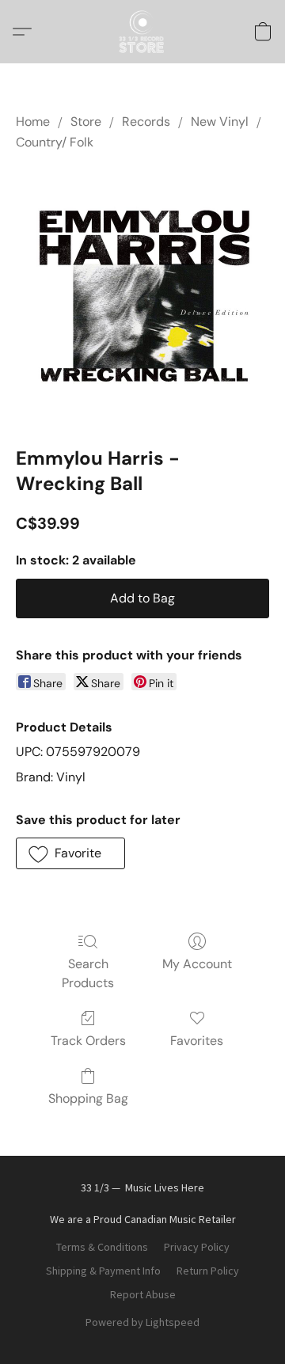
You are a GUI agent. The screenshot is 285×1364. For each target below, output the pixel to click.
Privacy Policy (197, 1247)
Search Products (88, 973)
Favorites (196, 1040)
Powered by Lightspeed (143, 1322)
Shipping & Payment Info (103, 1270)
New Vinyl (220, 121)
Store (85, 121)
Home (33, 121)
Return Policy (208, 1270)
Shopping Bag (88, 1098)
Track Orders (88, 1040)
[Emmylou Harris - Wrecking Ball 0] (142, 295)
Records (146, 121)
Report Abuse (143, 1294)
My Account (197, 964)
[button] (142, 31)
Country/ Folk (54, 142)
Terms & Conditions (102, 1247)
